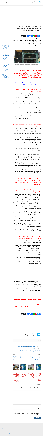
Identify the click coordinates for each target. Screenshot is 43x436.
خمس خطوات (34, 1)
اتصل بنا (9, 433)
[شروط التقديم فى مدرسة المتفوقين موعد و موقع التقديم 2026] (31, 367)
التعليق (40, 389)
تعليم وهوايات (32, 346)
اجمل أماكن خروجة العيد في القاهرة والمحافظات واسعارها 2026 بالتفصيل (5, 70)
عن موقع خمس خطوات (6, 428)
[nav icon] (3, 2)
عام (21, 346)
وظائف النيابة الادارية (35, 351)
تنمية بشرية (35, 350)
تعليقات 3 (25, 32)
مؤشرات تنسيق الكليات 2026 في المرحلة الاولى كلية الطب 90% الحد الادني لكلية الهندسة (16, 377)
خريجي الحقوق (29, 350)
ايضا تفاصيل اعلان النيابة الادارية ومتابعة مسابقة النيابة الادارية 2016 (27, 299)
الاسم (40, 399)
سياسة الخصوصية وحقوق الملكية (7, 425)
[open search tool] (6, 2)
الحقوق (36, 348)
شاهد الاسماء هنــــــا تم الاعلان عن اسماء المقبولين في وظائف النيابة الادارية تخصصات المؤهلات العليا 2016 (27, 75)
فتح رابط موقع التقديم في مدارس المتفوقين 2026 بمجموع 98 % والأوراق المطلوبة (38, 376)
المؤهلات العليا (24, 348)
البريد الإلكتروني (38, 403)
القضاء (28, 348)
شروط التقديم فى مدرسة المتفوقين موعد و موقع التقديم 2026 (31, 375)
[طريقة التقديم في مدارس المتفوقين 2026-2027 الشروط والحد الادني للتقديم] (23, 367)
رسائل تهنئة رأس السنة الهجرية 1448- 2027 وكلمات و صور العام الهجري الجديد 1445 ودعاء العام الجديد (5, 59)
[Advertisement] (27, 15)
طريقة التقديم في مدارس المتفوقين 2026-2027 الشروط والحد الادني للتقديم (23, 376)
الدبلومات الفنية (32, 348)
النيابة (20, 348)
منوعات (19, 346)
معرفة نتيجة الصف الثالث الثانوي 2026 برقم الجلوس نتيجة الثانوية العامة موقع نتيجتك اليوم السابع (5, 47)
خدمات (29, 346)
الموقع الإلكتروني (38, 408)
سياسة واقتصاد (24, 346)
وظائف (21, 350)
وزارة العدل (25, 350)
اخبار (28, 32)
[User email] (38, 340)
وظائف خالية (29, 351)
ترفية (38, 350)
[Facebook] (40, 340)
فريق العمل (8, 430)
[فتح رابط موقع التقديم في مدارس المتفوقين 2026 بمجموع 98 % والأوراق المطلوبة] (38, 367)
